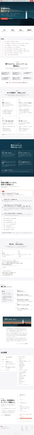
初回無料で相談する (4, 18)
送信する (26, 418)
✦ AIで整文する (21, 416)
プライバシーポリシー (28, 430)
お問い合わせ (27, 429)
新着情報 (22, 427)
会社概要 (26, 428)
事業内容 (22, 428)
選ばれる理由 (22, 429)
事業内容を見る (11, 18)
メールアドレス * (21, 399)
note (31, 428)
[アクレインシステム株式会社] (4, 1)
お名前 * (20, 396)
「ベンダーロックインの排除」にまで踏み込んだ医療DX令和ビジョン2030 (10, 261)
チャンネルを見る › (4, 267)
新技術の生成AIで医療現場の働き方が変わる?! (7, 264)
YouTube (32, 427)
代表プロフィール (27, 427)
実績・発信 (22, 430)
